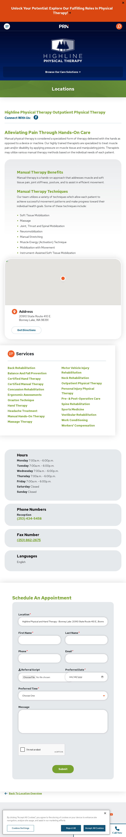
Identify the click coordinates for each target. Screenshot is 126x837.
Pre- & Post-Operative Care (80, 398)
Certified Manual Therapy (25, 384)
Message (24, 707)
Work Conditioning (74, 420)
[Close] (105, 813)
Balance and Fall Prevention (27, 373)
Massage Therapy (20, 421)
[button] (119, 26)
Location (23, 614)
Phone (22, 651)
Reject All (71, 828)
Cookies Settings (20, 828)
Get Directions (26, 330)
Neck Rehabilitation (75, 378)
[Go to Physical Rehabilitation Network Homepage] (67, 26)
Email (68, 651)
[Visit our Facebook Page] (36, 117)
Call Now (117, 832)
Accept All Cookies (94, 828)
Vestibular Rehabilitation (78, 415)
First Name (25, 633)
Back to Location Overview (25, 793)
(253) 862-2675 (29, 540)
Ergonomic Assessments (24, 395)
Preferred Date (74, 669)
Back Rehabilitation (21, 368)
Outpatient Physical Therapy (81, 383)
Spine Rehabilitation (75, 404)
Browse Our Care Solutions (61, 72)
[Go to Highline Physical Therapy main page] (63, 50)
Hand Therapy (17, 405)
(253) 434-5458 (29, 519)
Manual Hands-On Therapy (26, 416)
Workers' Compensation (78, 425)
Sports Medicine (72, 409)
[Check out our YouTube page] (111, 815)
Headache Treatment (22, 411)
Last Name (71, 633)
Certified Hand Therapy (24, 378)
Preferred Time (28, 688)
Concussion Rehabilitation (26, 389)
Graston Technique (21, 400)
